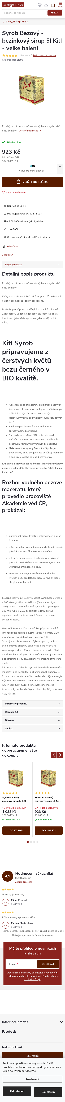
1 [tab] (28, 842)
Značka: (8, 254)
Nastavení (32, 1079)
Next (60, 755)
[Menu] (60, 4)
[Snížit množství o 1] (60, 171)
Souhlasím (48, 1092)
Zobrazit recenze (23, 882)
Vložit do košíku (35, 182)
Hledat (54, 12)
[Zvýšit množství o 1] (60, 166)
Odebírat (48, 964)
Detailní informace (28, 130)
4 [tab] (37, 842)
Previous (54, 755)
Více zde (30, 1071)
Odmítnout (17, 1091)
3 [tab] (34, 842)
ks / (32, 1056)
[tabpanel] (16, 799)
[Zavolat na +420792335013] (39, 5)
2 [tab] (31, 842)
